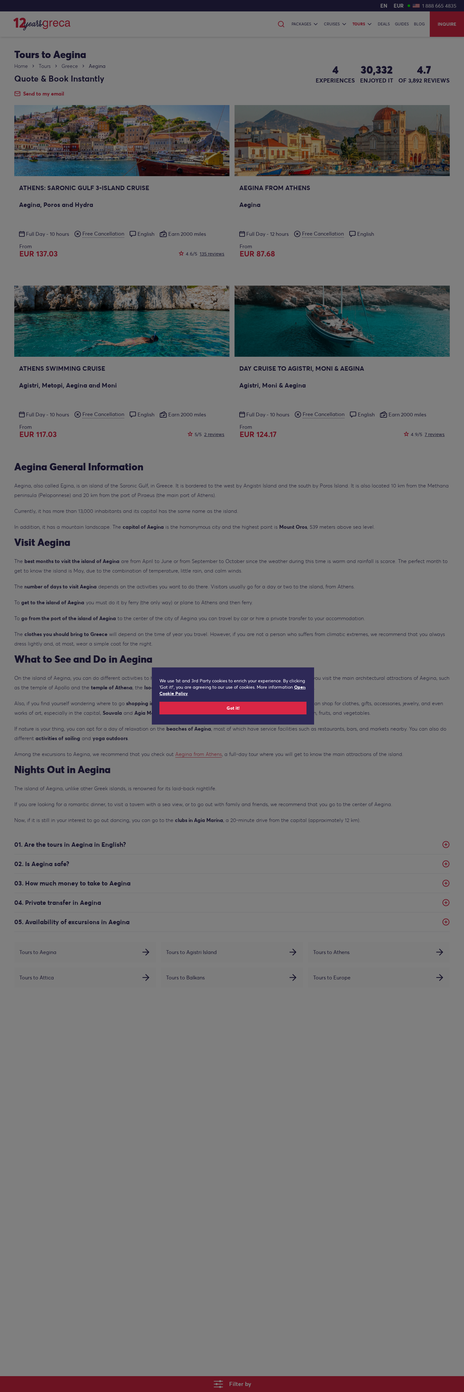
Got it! (233, 708)
